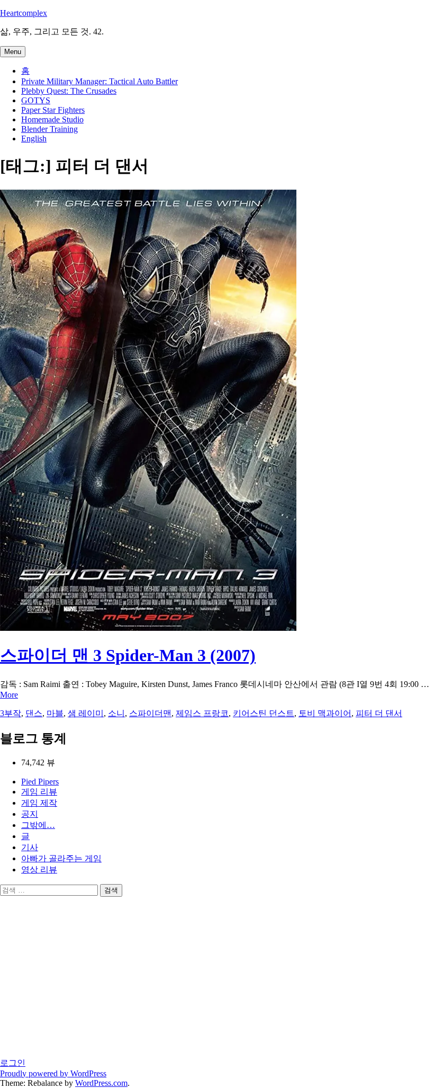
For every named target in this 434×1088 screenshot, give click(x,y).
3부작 (10, 713)
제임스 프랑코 (202, 713)
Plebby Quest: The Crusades (68, 90)
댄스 (33, 713)
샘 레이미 (86, 713)
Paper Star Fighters (53, 109)
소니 (116, 713)
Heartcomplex (23, 12)
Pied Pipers (40, 781)
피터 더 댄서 (379, 713)
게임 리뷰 (39, 791)
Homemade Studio (52, 119)
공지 (29, 813)
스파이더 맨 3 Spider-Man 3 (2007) (128, 655)
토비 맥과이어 (325, 713)
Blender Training (49, 128)
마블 (55, 713)
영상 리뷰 (39, 869)
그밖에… (38, 825)
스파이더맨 (150, 713)
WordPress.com (101, 1082)
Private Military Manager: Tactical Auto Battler (99, 81)
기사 (29, 847)
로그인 (12, 1062)
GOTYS (35, 100)
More (9, 694)
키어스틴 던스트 (263, 713)
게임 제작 (39, 802)
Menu (12, 52)
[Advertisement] (106, 976)
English (34, 138)
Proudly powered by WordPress (53, 1073)
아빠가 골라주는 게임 (61, 858)
